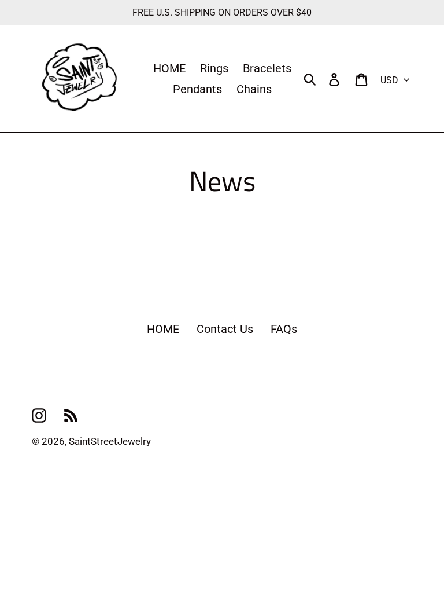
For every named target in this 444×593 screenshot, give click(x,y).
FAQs (284, 329)
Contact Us (225, 329)
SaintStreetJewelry (110, 441)
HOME (163, 329)
